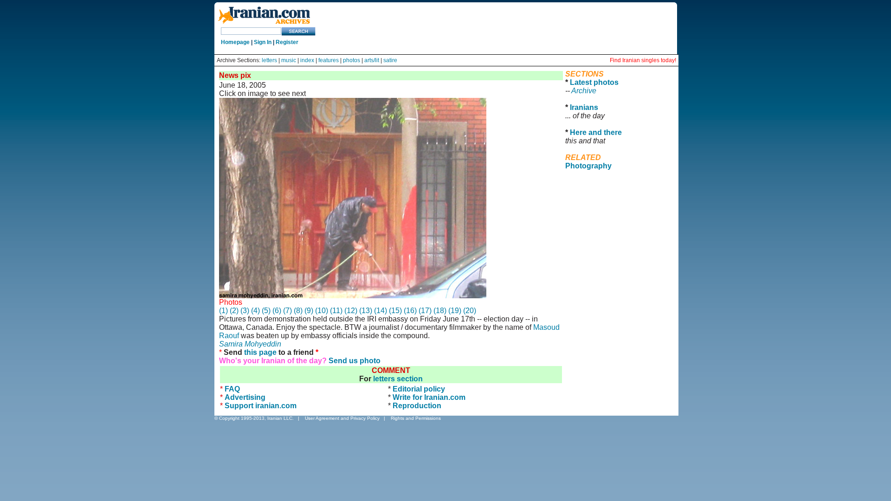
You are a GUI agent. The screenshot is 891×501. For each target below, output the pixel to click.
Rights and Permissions (416, 418)
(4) (255, 311)
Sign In (262, 42)
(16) (410, 311)
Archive (583, 91)
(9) (308, 311)
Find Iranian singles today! (643, 60)
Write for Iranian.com (429, 397)
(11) (336, 311)
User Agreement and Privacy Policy (342, 418)
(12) (350, 311)
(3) (244, 311)
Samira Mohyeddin (250, 344)
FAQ (232, 389)
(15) (395, 311)
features (328, 60)
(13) (365, 311)
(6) (276, 311)
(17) (425, 311)
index (307, 60)
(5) (266, 311)
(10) (321, 311)
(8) (298, 311)
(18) (439, 311)
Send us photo (355, 361)
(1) (223, 311)
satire (390, 60)
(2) (234, 311)
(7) (287, 311)
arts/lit (371, 60)
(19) (454, 311)
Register (287, 42)
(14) (380, 311)
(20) (469, 311)
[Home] (264, 24)
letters (269, 60)
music (288, 60)
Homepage (235, 42)
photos (351, 60)
